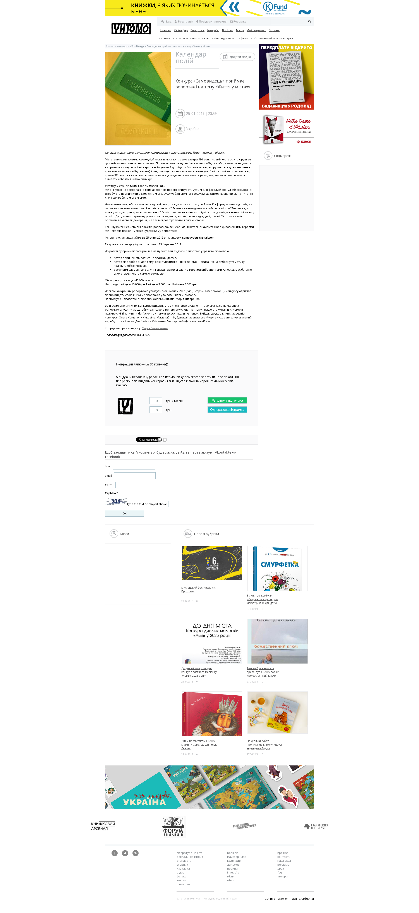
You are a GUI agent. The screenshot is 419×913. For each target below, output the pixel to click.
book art (232, 853)
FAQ (279, 872)
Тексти (181, 880)
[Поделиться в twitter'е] (165, 440)
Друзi (281, 868)
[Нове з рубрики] (188, 537)
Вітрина (274, 30)
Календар (181, 30)
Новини (165, 30)
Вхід (168, 21)
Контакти (283, 857)
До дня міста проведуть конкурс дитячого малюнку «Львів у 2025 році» (199, 671)
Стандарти (167, 38)
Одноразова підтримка (227, 409)
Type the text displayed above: (147, 504)
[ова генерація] (286, 108)
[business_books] (209, 15)
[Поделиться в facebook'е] (160, 440)
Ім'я (107, 466)
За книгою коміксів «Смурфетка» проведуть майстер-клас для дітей (262, 599)
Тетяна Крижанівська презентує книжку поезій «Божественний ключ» (263, 671)
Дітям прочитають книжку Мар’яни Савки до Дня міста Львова (199, 744)
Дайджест (234, 865)
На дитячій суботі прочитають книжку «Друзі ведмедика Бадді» (264, 744)
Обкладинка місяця (265, 38)
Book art (227, 30)
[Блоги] (113, 537)
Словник (183, 38)
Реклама (283, 865)
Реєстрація (185, 21)
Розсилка (240, 21)
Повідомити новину (213, 21)
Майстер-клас (256, 30)
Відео (207, 38)
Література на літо (225, 38)
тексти (196, 38)
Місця (240, 30)
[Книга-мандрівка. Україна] (209, 808)
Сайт (108, 485)
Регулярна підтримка (227, 400)
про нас (282, 853)
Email (108, 476)
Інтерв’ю (213, 30)
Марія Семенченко (155, 328)
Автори (282, 876)
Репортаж (197, 30)
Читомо (110, 46)
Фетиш (245, 38)
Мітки (231, 880)
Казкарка (287, 38)
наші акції (284, 861)
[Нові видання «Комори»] (286, 146)
